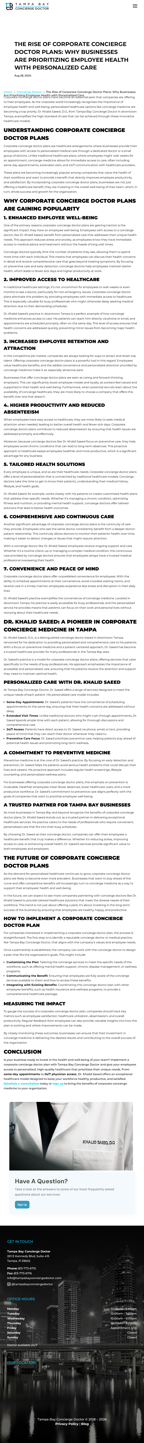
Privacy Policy (66, 1424)
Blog (85, 1424)
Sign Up (22, 1204)
